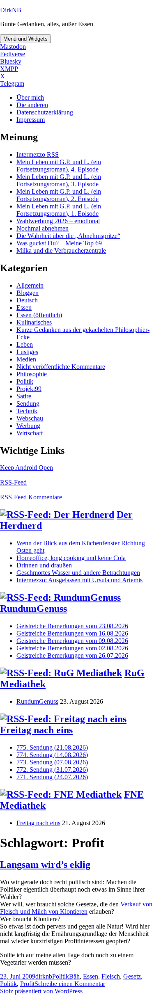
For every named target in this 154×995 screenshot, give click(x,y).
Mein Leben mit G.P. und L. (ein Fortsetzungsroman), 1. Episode (58, 210)
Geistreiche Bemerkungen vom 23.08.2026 (72, 625)
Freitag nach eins (36, 730)
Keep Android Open (26, 467)
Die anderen (32, 104)
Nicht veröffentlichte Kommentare (60, 366)
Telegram (12, 83)
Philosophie (31, 374)
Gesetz (132, 976)
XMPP (9, 68)
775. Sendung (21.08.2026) (52, 747)
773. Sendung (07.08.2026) (52, 762)
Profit (27, 983)
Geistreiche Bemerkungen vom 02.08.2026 (72, 648)
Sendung (27, 403)
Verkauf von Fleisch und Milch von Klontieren (76, 908)
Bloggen (27, 292)
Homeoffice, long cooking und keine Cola (71, 557)
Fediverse (12, 53)
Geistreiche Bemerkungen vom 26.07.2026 (72, 655)
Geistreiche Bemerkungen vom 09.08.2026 (72, 640)
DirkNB (10, 10)
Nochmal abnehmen (42, 228)
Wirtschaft (29, 433)
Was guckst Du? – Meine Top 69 (59, 243)
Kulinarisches (34, 322)
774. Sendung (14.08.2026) (52, 754)
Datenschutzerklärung (44, 112)
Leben (24, 344)
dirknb (43, 976)
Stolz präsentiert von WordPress (41, 991)
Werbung (28, 425)
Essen (24, 307)
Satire (23, 396)
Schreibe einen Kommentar (69, 983)
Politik (24, 381)
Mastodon (13, 46)
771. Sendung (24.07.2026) (52, 776)
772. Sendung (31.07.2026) (52, 769)
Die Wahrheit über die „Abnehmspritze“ (68, 235)
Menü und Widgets (25, 39)
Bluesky (10, 61)
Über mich (30, 97)
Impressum (30, 119)
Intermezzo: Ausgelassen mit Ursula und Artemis (79, 579)
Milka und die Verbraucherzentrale (61, 250)
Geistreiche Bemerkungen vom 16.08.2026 (72, 633)
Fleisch (110, 976)
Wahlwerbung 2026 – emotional (58, 220)
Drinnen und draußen (44, 565)
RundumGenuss (33, 608)
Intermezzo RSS (37, 154)
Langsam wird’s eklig (45, 864)
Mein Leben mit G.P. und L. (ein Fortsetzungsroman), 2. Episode (58, 195)
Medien (26, 359)
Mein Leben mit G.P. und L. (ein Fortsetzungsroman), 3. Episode (58, 180)
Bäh (74, 976)
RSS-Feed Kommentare (31, 497)
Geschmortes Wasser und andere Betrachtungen (78, 572)
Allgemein (30, 285)
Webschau (29, 418)
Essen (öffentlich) (39, 314)
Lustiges (27, 351)
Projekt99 (28, 388)
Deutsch (27, 300)
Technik (26, 410)
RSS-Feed (13, 482)
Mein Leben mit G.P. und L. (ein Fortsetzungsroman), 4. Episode (58, 165)
